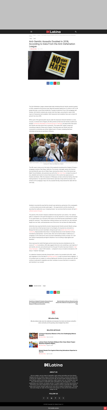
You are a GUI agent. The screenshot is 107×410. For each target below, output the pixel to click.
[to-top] (105, 407)
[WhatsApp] (58, 83)
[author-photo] (53, 316)
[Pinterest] (55, 83)
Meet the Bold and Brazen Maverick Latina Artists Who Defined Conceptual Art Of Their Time (67, 303)
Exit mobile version (53, 408)
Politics (34, 35)
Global (38, 35)
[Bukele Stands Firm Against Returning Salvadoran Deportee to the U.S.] (33, 353)
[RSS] (59, 398)
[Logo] (53, 367)
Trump (36, 245)
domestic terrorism (37, 285)
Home (30, 35)
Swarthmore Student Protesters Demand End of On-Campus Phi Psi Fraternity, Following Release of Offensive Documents (41, 303)
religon (44, 285)
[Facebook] (48, 83)
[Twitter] (51, 83)
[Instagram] (47, 398)
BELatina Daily (34, 48)
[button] (31, 32)
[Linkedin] (51, 398)
